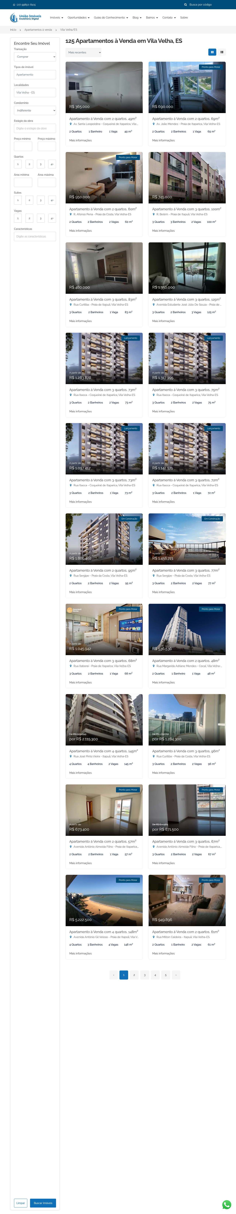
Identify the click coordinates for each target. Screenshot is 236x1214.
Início (13, 29)
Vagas (18, 210)
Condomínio (21, 102)
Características (23, 228)
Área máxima (46, 174)
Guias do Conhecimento (110, 17)
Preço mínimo (22, 138)
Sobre (184, 17)
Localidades (21, 85)
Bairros (150, 17)
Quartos (18, 156)
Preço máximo (46, 138)
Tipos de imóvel (23, 67)
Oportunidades (77, 17)
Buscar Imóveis (43, 1203)
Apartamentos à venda (38, 29)
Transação (20, 49)
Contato (167, 17)
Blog (136, 17)
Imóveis (55, 17)
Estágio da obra (23, 120)
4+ (52, 164)
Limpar (20, 1203)
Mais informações (80, 140)
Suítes (17, 192)
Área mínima (21, 174)
